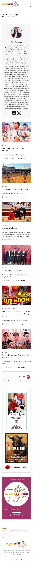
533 (24, 377)
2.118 (20, 380)
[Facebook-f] (12, 559)
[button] (28, 3)
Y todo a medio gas (9, 228)
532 (20, 377)
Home (3, 16)
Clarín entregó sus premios (12, 271)
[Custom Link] (14, 113)
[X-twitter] (21, 559)
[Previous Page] (4, 377)
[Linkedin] (16, 559)
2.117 (16, 380)
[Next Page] (25, 380)
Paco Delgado (16, 42)
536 (8, 380)
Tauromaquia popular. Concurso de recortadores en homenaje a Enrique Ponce (16, 313)
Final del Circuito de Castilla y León (16, 189)
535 (3, 380)
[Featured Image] (16, 132)
